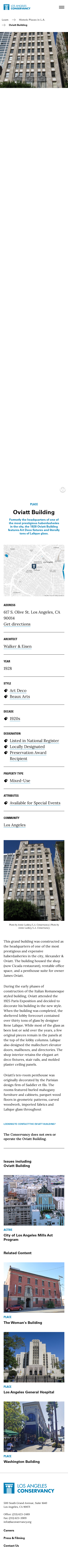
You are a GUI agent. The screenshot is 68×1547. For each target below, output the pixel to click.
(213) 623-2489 (21, 1514)
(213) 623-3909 (17, 1518)
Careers (9, 1530)
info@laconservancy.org (17, 1521)
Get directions (17, 624)
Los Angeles (15, 824)
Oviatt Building (18, 25)
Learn (5, 19)
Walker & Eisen (18, 646)
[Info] (62, 490)
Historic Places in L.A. (32, 19)
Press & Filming (14, 1538)
